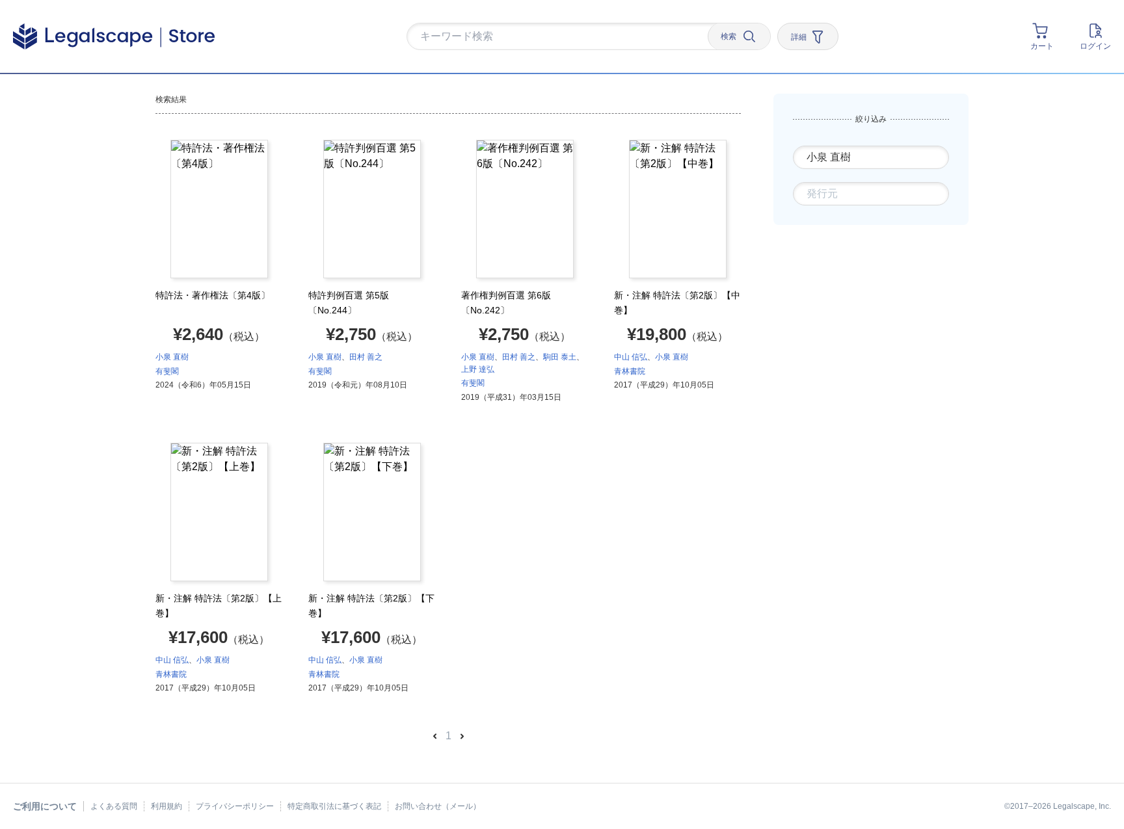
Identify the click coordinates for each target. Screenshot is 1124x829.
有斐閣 (167, 371)
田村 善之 (365, 357)
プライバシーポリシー (235, 806)
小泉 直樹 (172, 357)
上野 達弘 (477, 369)
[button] (562, 37)
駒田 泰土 (559, 357)
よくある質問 (113, 806)
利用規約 (166, 806)
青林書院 (629, 371)
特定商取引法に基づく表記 (334, 806)
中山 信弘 (630, 357)
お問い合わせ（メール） (438, 806)
